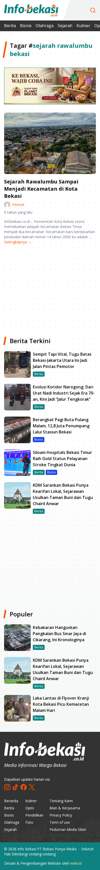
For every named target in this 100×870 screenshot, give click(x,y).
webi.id (76, 863)
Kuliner (83, 25)
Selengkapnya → (18, 242)
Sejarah (65, 25)
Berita (10, 25)
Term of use (59, 822)
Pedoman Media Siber (67, 829)
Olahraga (45, 25)
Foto (29, 822)
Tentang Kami (61, 800)
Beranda (11, 800)
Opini (29, 808)
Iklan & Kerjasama (64, 808)
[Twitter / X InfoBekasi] (32, 787)
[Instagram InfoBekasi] (7, 787)
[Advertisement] (50, 288)
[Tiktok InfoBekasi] (15, 787)
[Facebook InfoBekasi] (24, 787)
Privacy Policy (60, 815)
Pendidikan (34, 815)
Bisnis (26, 25)
